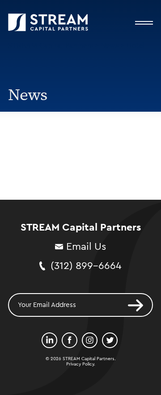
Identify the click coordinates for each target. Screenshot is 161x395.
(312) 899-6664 (86, 266)
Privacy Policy (80, 364)
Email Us (86, 246)
